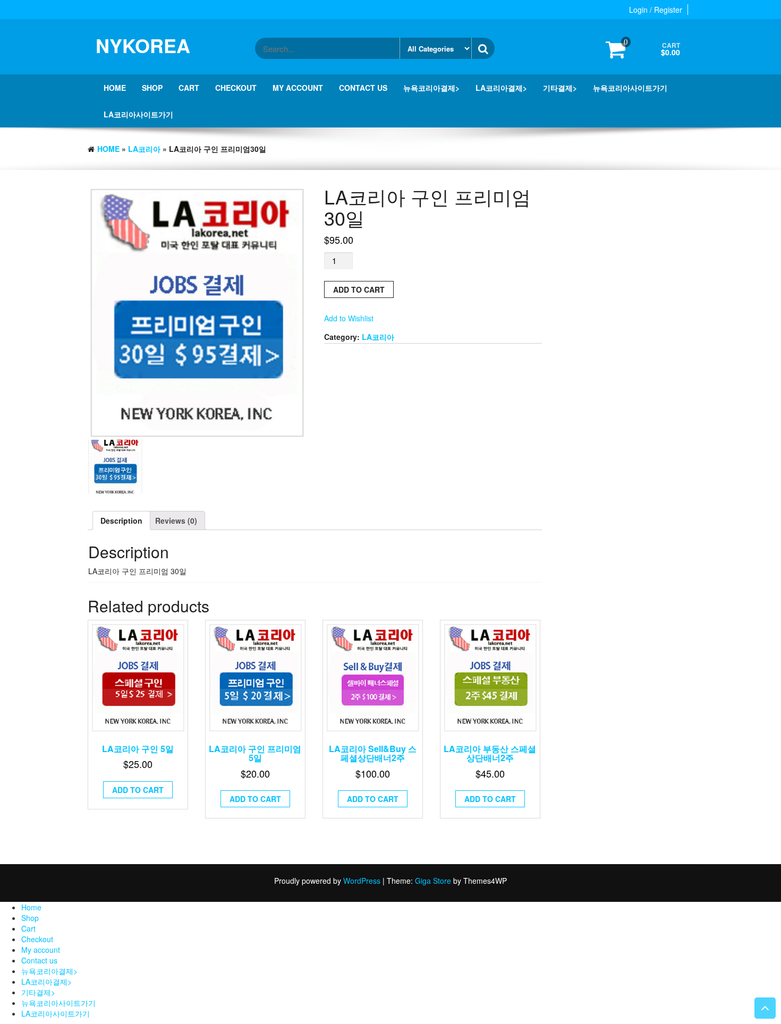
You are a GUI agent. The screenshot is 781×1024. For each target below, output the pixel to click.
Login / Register (655, 9)
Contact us (363, 87)
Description (121, 520)
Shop (152, 87)
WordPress (361, 880)
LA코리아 (144, 148)
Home (115, 87)
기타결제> (560, 87)
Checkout (236, 87)
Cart (189, 87)
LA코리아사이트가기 (138, 114)
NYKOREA (143, 45)
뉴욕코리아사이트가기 (630, 87)
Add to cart (359, 289)
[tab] (121, 520)
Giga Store (433, 880)
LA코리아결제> (501, 87)
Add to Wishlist (348, 318)
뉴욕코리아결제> (431, 87)
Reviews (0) (176, 520)
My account (298, 87)
